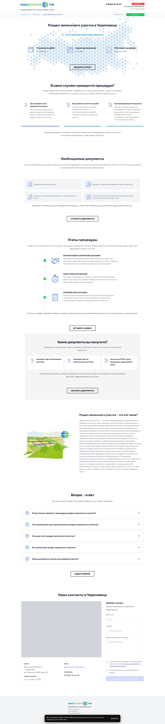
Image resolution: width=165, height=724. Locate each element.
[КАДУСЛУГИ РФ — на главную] (37, 5)
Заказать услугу (82, 67)
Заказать (135, 14)
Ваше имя (109, 615)
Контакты (119, 14)
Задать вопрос (82, 574)
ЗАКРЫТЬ (115, 718)
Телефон (109, 626)
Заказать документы (82, 390)
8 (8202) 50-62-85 (113, 4)
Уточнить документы (83, 218)
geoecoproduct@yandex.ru (74, 667)
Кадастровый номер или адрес (117, 637)
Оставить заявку (82, 328)
